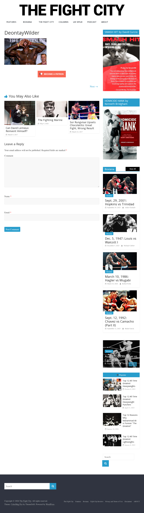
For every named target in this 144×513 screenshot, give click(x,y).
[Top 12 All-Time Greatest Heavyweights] (113, 375)
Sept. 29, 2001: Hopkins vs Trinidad (119, 202)
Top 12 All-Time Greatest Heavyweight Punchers (130, 397)
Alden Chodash (130, 207)
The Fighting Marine (50, 120)
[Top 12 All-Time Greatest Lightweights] (113, 431)
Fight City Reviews (118, 348)
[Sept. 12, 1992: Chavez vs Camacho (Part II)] (120, 291)
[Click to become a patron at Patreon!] (52, 71)
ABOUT (104, 22)
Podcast (91, 22)
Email (7, 212)
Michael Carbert (129, 245)
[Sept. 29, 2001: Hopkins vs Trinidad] (120, 175)
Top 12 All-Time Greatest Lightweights (130, 436)
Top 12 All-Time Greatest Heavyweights (130, 380)
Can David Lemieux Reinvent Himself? (17, 129)
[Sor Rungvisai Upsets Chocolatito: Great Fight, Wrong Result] (83, 102)
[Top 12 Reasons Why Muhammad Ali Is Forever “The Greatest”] (113, 409)
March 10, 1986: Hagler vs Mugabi (118, 278)
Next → (94, 86)
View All (133, 169)
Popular (122, 371)
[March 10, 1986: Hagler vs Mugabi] (120, 253)
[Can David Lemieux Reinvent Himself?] (19, 102)
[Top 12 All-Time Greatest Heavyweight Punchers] (113, 391)
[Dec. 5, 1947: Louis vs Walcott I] (120, 215)
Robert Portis (126, 283)
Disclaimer (128, 498)
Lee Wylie (78, 22)
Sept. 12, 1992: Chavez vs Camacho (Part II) (119, 321)
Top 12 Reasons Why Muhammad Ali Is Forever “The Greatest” (130, 417)
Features (11, 22)
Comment (8, 155)
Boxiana (27, 22)
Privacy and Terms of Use (114, 498)
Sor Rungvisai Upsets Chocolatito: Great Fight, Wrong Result (83, 125)
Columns (63, 22)
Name (7, 196)
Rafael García (129, 328)
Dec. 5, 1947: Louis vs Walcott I (120, 240)
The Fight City (46, 22)
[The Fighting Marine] (51, 102)
